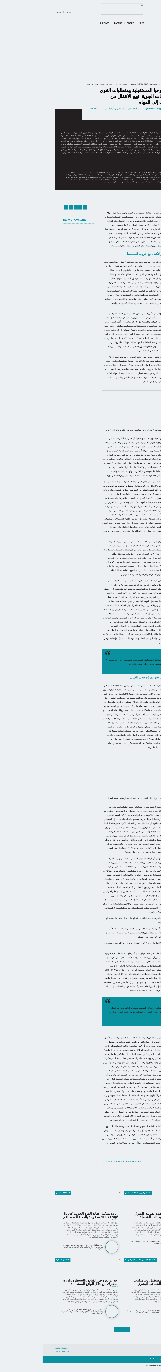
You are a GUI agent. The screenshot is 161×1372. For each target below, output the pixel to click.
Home (100, 23)
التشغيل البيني (103, 1193)
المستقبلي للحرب (134, 1219)
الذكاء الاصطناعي (90, 1193)
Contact (63, 23)
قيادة (135, 115)
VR (73, 1286)
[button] (126, 9)
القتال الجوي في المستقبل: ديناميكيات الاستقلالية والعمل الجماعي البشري (118, 1282)
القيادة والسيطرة (21, 1259)
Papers (76, 23)
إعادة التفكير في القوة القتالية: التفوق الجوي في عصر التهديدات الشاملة (119, 1215)
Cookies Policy (114, 1359)
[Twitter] (54, 5)
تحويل (143, 1286)
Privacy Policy (129, 1359)
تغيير (128, 1219)
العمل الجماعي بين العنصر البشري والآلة (98, 1259)
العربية (18, 12)
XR (76, 1286)
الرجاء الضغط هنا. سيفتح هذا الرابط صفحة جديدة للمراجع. (80, 1161)
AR (71, 1286)
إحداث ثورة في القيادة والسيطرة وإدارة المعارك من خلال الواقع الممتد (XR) (49, 1282)
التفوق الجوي (142, 1219)
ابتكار (140, 115)
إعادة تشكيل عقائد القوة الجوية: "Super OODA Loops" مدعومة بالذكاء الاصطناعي (49, 1215)
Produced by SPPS (141, 1366)
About (88, 23)
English (27, 12)
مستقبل (68, 1286)
